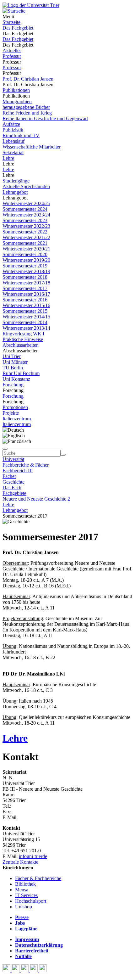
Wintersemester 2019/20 (26, 260)
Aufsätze (11, 124)
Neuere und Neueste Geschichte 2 (36, 499)
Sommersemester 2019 (25, 265)
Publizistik (13, 129)
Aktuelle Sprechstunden (26, 186)
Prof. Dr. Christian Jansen (28, 78)
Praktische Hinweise (23, 339)
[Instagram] (34, 970)
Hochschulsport (30, 901)
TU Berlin (13, 367)
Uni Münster (15, 362)
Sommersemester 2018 (25, 277)
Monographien (17, 101)
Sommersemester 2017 (25, 288)
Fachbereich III (18, 470)
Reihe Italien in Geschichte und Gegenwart (45, 118)
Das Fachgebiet (18, 28)
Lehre (8, 158)
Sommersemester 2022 (25, 231)
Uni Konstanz (16, 379)
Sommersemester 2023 (25, 220)
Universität (13, 459)
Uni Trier (12, 356)
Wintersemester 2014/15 (26, 316)
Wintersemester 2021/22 (26, 237)
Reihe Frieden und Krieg (27, 112)
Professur (12, 56)
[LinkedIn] (43, 970)
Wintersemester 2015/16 (26, 305)
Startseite (11, 22)
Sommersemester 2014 (25, 322)
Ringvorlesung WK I (23, 333)
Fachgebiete (14, 493)
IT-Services (26, 895)
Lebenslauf (13, 141)
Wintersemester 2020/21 (26, 248)
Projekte (11, 413)
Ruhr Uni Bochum (21, 373)
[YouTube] (25, 970)
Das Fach (12, 487)
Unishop (23, 906)
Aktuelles (12, 50)
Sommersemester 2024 (25, 209)
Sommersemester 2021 (25, 243)
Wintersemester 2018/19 (26, 271)
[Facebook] (7, 970)
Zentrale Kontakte (20, 862)
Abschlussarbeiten (21, 345)
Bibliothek (25, 884)
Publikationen (16, 90)
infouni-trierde (33, 856)
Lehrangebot (15, 192)
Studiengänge (16, 180)
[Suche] (5, 449)
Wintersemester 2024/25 (26, 203)
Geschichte (13, 482)
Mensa (21, 889)
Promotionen (15, 407)
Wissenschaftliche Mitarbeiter (32, 146)
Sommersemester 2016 (25, 299)
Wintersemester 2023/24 (26, 214)
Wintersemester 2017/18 (26, 282)
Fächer (9, 476)
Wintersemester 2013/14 (26, 328)
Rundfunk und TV (21, 135)
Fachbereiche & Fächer (26, 465)
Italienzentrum (17, 418)
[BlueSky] (16, 970)
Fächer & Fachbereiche (38, 878)
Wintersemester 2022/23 (26, 226)
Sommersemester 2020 (25, 254)
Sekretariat (13, 152)
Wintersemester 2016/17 (26, 294)
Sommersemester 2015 (25, 311)
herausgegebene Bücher (26, 107)
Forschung (13, 384)
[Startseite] (31, 5)
